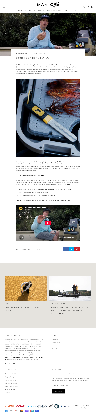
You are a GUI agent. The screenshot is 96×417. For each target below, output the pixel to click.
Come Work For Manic (11, 374)
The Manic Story (54, 10)
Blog (76, 10)
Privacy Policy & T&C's (11, 386)
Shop (20, 10)
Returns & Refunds (10, 380)
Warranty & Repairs (11, 383)
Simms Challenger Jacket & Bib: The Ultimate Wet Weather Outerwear (70, 310)
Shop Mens (55, 339)
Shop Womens (56, 342)
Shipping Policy (9, 377)
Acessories (55, 346)
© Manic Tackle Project (82, 405)
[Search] (88, 7)
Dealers (67, 10)
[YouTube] (14, 363)
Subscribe (58, 391)
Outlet (28, 10)
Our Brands (39, 10)
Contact (7, 392)
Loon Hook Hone (50, 65)
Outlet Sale (55, 349)
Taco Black (40, 175)
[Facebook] (5, 363)
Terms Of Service (10, 389)
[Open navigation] (4, 7)
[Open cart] (92, 7)
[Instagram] (9, 363)
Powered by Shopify (80, 408)
